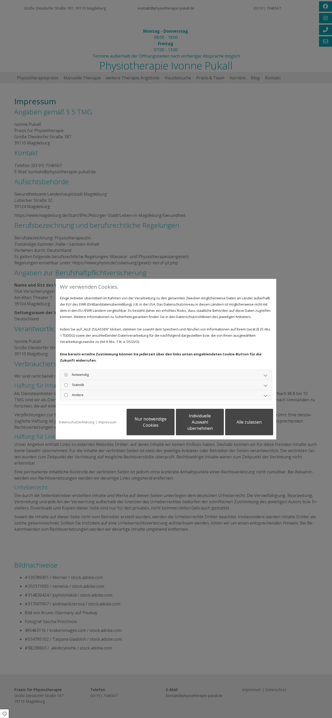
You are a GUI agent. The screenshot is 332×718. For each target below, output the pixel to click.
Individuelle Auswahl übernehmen (200, 422)
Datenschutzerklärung (76, 422)
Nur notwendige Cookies (151, 422)
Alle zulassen (249, 422)
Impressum (107, 422)
